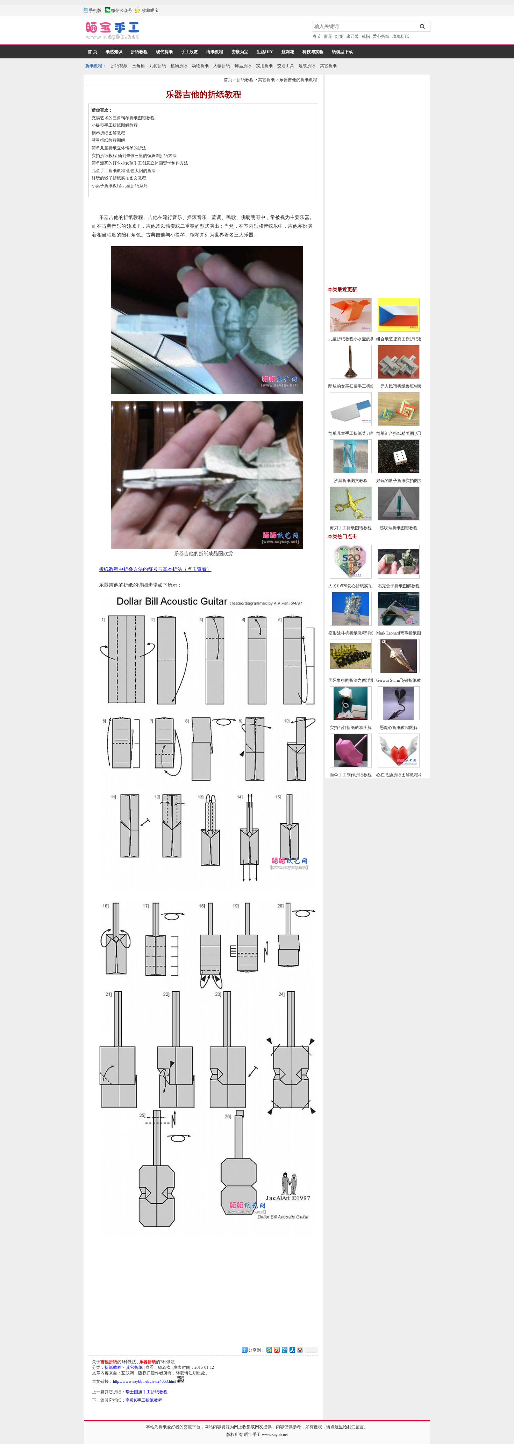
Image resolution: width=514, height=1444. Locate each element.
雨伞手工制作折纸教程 (351, 774)
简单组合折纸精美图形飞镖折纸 (405, 433)
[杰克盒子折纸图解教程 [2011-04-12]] (399, 577)
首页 (228, 79)
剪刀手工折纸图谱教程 (351, 527)
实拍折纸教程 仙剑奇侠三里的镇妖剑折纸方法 (134, 155)
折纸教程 (139, 51)
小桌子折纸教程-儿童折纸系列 (120, 185)
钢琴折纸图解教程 (108, 132)
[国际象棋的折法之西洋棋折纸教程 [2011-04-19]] (351, 671)
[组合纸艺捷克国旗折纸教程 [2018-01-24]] (399, 330)
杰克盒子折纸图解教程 (399, 585)
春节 (317, 36)
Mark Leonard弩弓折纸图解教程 (405, 633)
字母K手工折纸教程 (144, 1400)
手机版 (95, 10)
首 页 (92, 51)
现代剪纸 (164, 51)
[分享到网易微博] (300, 1349)
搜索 (423, 26)
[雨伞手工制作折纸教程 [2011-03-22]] (351, 766)
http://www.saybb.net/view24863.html (144, 1381)
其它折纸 (328, 65)
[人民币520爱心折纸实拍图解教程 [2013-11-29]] (351, 577)
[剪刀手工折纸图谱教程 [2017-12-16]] (351, 519)
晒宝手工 (252, 1434)
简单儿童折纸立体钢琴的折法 (119, 148)
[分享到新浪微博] (276, 1349)
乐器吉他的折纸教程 (298, 79)
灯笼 (339, 36)
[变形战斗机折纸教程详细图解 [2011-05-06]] (351, 624)
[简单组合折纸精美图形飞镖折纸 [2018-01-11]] (399, 424)
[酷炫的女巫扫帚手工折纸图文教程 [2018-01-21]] (351, 377)
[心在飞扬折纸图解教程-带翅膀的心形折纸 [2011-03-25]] (399, 766)
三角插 (138, 65)
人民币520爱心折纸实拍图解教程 (358, 585)
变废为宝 (239, 51)
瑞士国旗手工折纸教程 (146, 1391)
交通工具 (285, 65)
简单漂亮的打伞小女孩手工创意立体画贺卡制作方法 (140, 163)
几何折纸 (157, 65)
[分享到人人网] (292, 1349)
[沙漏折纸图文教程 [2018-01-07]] (351, 471)
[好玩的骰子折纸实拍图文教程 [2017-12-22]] (399, 471)
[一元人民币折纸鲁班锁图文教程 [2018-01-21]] (399, 377)
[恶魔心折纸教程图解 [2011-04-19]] (399, 718)
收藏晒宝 (150, 10)
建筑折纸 (307, 65)
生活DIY (265, 51)
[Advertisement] (226, 31)
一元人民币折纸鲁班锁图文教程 (405, 386)
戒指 (366, 36)
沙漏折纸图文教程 (350, 480)
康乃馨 (352, 36)
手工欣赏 (189, 51)
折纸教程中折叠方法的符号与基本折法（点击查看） (155, 569)
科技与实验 (312, 51)
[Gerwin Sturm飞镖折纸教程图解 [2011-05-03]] (399, 671)
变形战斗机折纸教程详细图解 (355, 633)
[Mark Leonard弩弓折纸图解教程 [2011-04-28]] (399, 624)
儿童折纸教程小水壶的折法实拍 (357, 339)
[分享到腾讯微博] (284, 1349)
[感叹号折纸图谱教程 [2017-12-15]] (399, 519)
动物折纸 (200, 65)
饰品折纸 (243, 65)
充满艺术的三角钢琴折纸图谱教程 (123, 117)
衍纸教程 (214, 51)
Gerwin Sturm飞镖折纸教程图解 (405, 680)
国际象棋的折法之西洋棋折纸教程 (359, 680)
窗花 (328, 36)
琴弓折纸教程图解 (108, 140)
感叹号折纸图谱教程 (398, 527)
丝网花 (287, 51)
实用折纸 (264, 65)
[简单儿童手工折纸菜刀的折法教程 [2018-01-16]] (351, 424)
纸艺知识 (114, 51)
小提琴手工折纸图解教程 (115, 125)
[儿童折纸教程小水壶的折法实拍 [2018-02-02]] (351, 330)
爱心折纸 (381, 36)
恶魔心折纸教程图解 (398, 727)
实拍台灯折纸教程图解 (351, 727)
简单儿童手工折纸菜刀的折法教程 (359, 433)
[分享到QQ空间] (269, 1349)
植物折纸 (179, 65)
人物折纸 (221, 65)
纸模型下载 (342, 51)
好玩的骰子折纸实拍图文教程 (119, 178)
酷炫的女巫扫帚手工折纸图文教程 (359, 386)
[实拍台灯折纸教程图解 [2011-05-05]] (351, 718)
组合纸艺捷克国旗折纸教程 (401, 339)
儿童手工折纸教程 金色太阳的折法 (124, 170)
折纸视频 (119, 65)
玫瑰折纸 (400, 36)
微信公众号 (121, 10)
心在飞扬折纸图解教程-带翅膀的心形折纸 (414, 774)
